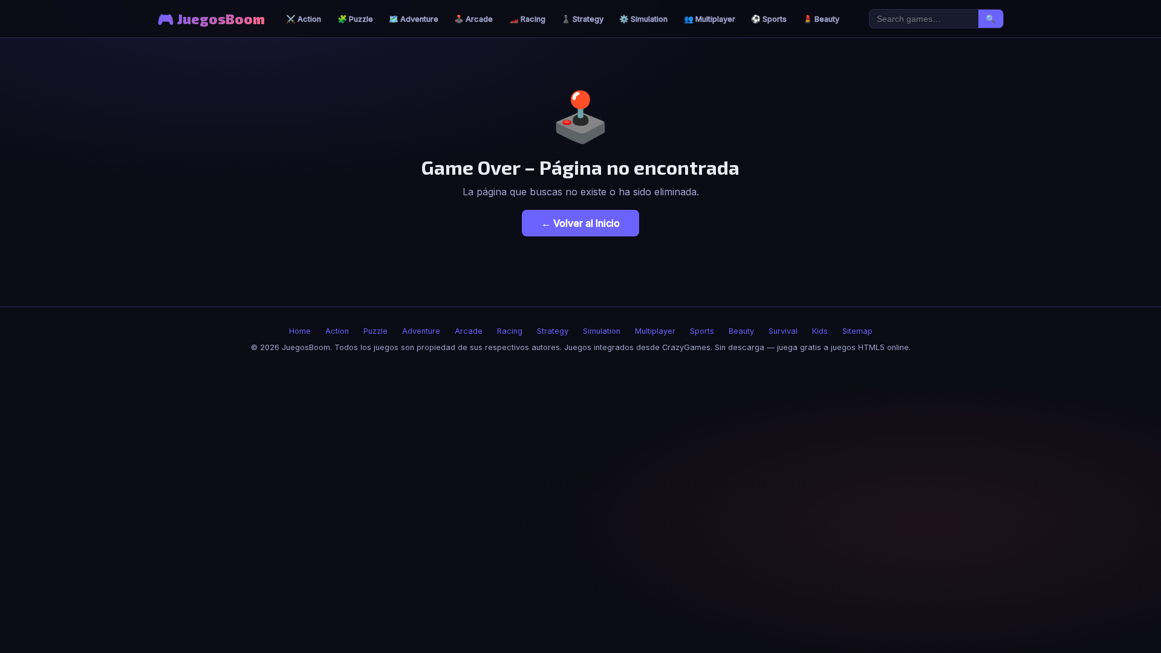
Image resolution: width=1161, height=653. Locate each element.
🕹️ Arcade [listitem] (473, 19)
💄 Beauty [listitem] (821, 19)
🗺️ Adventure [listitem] (413, 19)
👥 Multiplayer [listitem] (709, 19)
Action (337, 331)
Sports (702, 331)
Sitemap (857, 331)
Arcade (469, 331)
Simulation (601, 331)
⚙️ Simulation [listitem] (643, 19)
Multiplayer (655, 331)
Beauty (741, 331)
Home (300, 331)
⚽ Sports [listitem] (769, 19)
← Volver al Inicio (580, 223)
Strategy (552, 331)
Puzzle (375, 331)
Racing (509, 331)
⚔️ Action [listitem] (303, 19)
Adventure (421, 331)
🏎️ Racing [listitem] (527, 19)
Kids (820, 331)
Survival (783, 331)
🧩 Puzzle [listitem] (355, 19)
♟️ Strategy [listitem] (582, 19)
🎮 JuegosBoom (211, 19)
